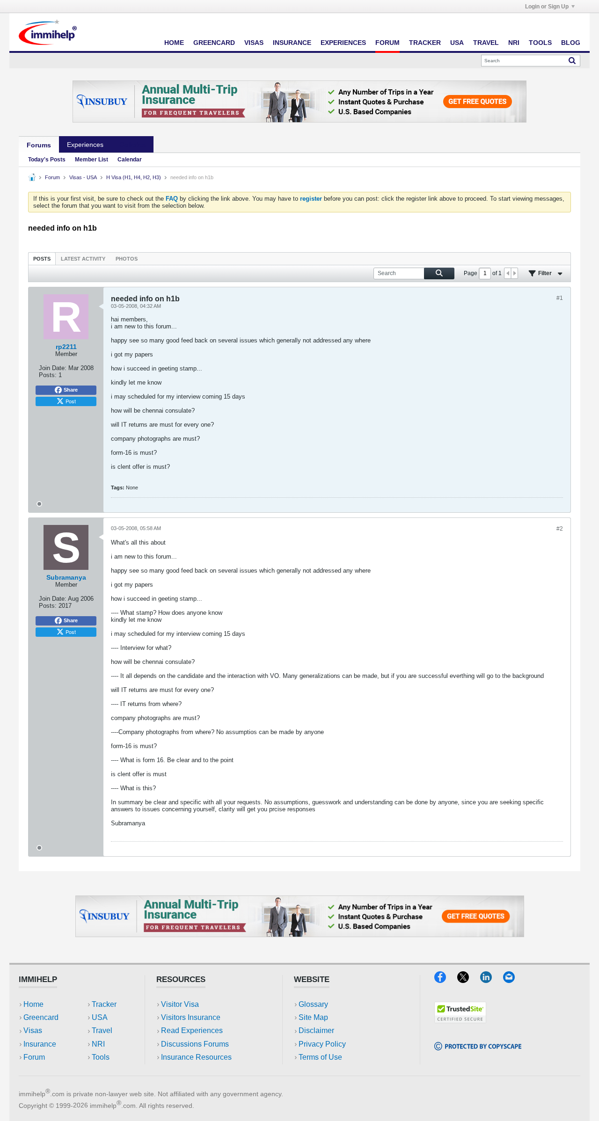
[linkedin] (491, 980)
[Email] (513, 980)
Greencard (214, 42)
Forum (387, 42)
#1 (559, 298)
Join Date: (52, 367)
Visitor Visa (180, 1004)
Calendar (129, 159)
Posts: (48, 375)
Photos (127, 259)
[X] (468, 980)
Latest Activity (83, 259)
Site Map (313, 1017)
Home (174, 42)
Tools (540, 42)
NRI (513, 42)
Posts (42, 259)
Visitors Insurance (190, 1017)
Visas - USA (83, 177)
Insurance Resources (196, 1057)
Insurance (292, 42)
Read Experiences (192, 1030)
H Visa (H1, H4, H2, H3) (133, 177)
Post (71, 401)
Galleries (132, 144)
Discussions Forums (195, 1044)
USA (457, 42)
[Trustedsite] (460, 1020)
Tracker (425, 42)
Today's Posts (47, 159)
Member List (91, 159)
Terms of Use (320, 1057)
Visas (253, 42)
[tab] (42, 258)
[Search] (572, 60)
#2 (559, 528)
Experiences (343, 42)
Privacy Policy (322, 1044)
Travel (486, 42)
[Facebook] (445, 980)
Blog (570, 42)
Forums (39, 145)
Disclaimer (316, 1030)
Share (71, 390)
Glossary (313, 1004)
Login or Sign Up (547, 6)
